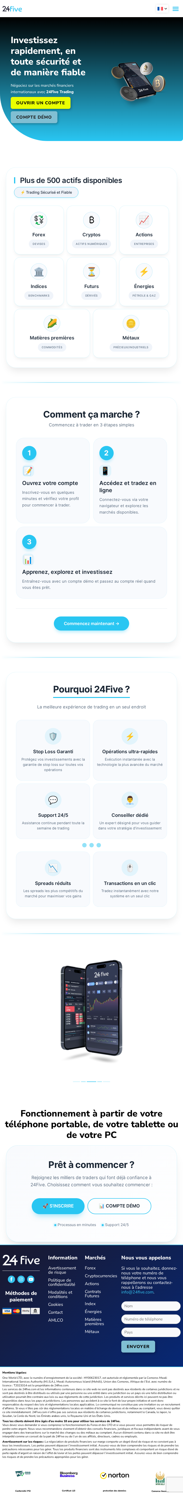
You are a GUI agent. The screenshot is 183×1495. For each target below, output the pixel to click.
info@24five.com (137, 1292)
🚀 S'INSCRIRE (58, 1206)
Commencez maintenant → (91, 623)
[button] (162, 9)
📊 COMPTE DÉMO (119, 1206)
